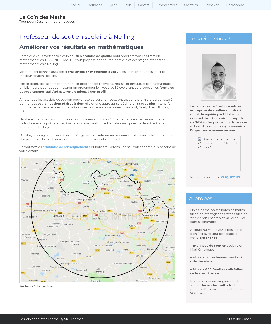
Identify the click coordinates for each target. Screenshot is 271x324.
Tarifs (127, 5)
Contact (143, 5)
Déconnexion (235, 5)
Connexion (212, 5)
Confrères (191, 5)
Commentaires (166, 5)
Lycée (113, 5)
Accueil (76, 5)
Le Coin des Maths (42, 17)
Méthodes (94, 5)
